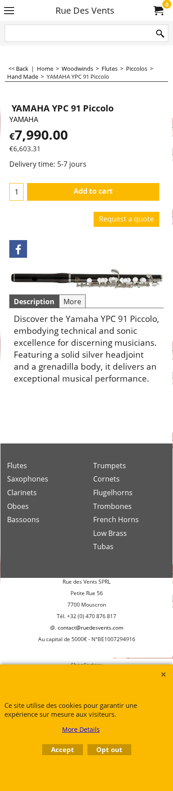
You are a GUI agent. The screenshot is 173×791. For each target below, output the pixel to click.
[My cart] (158, 10)
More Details (81, 729)
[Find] (160, 34)
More (72, 301)
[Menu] (9, 11)
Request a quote (126, 219)
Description (34, 301)
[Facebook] (18, 249)
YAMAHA (23, 119)
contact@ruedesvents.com (90, 627)
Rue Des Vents (84, 10)
